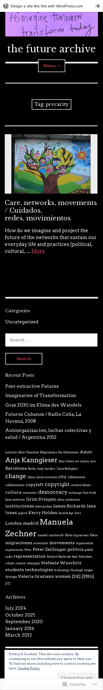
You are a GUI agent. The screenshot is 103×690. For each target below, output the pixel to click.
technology (61, 570)
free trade (89, 493)
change (15, 476)
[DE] (76, 576)
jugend (22, 513)
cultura (13, 492)
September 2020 (24, 621)
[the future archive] (51, 24)
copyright (57, 484)
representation (29, 556)
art (77, 461)
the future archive (51, 49)
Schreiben (85, 556)
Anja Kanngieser (31, 460)
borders (50, 468)
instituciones (19, 506)
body (40, 468)
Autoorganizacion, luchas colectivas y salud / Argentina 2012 (48, 434)
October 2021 (20, 615)
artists (84, 461)
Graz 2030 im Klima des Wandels (43, 405)
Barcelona (16, 468)
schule (9, 563)
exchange (75, 493)
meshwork (56, 535)
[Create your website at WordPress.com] (51, 6)
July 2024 (15, 608)
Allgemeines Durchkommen (59, 452)
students (14, 569)
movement (40, 543)
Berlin (32, 468)
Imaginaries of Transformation (40, 395)
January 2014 (19, 628)
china (31, 477)
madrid (31, 523)
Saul (74, 556)
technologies (39, 569)
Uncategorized (22, 321)
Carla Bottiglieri (67, 468)
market (43, 535)
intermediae (43, 506)
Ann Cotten (66, 461)
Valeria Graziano (36, 576)
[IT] (7, 583)
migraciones (18, 542)
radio (8, 556)
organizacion (14, 550)
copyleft (35, 484)
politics (75, 549)
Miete (94, 535)
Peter (28, 550)
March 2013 (18, 635)
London (13, 523)
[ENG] (88, 576)
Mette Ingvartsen (77, 535)
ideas (60, 499)
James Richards (69, 506)
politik (89, 550)
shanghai (33, 563)
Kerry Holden (43, 512)
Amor (86, 451)
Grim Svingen (41, 499)
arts (93, 461)
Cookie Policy (29, 668)
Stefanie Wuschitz (61, 562)
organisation (84, 543)
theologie (77, 570)
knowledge (66, 513)
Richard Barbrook (59, 556)
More (38, 251)
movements (62, 542)
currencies (29, 493)
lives (78, 513)
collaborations (15, 485)
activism (11, 452)
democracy (52, 492)
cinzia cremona (46, 477)
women (63, 576)
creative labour (81, 485)
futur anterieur (15, 499)
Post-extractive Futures (32, 386)
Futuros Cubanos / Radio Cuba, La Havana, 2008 (43, 418)
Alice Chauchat (28, 452)
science (20, 563)
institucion (72, 499)
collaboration (76, 477)
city (62, 476)
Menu (49, 65)
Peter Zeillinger (49, 549)
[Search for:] (51, 339)
